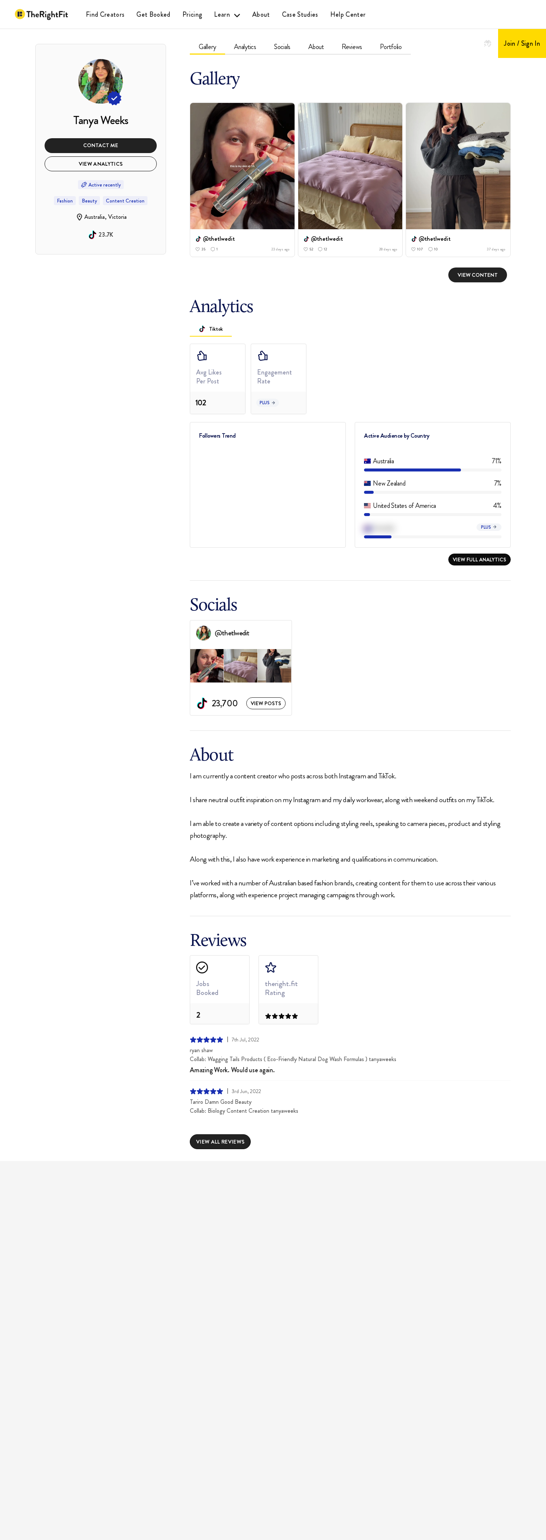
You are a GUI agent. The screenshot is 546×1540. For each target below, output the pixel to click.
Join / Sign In (522, 43)
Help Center (348, 14)
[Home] (41, 14)
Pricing (192, 14)
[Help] (487, 43)
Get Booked (153, 14)
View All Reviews (220, 1141)
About (261, 14)
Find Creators (105, 14)
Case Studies (300, 14)
